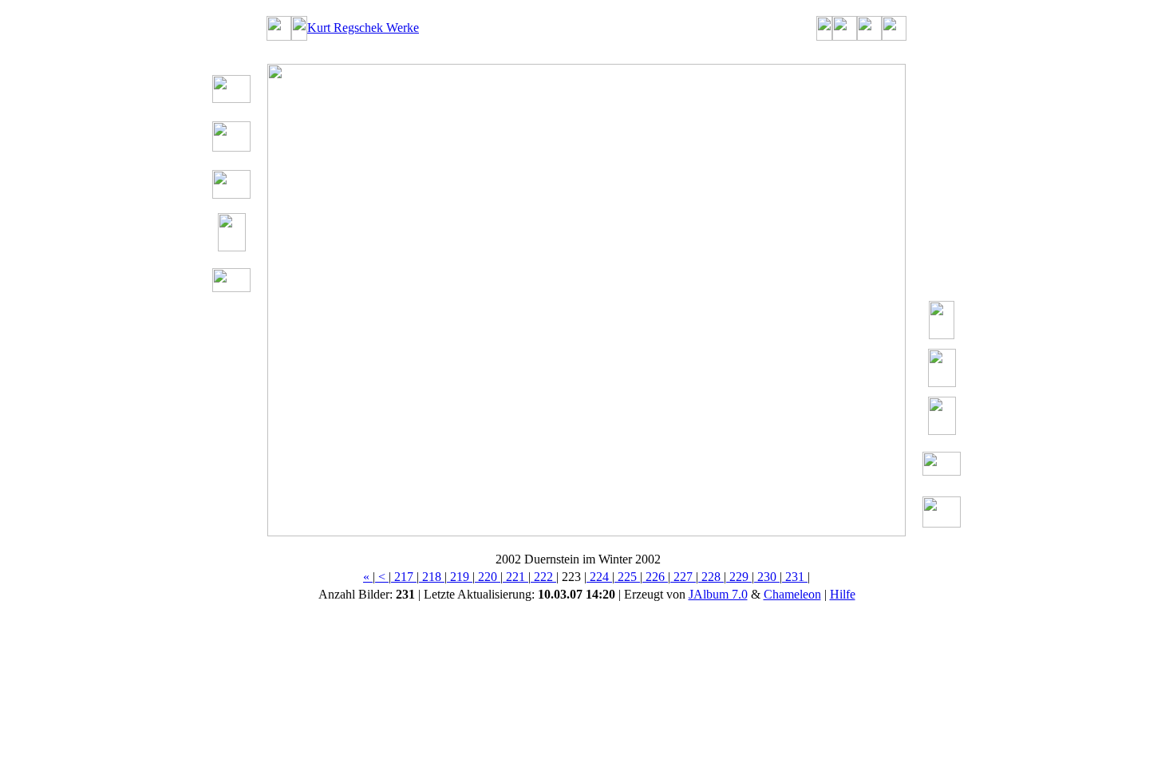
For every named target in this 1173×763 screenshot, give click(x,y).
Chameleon (792, 594)
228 (711, 576)
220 (487, 576)
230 (767, 576)
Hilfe (842, 594)
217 (404, 576)
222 (543, 576)
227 (683, 576)
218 (431, 576)
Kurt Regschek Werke (363, 27)
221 (515, 576)
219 (459, 576)
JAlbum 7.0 (718, 594)
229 (739, 576)
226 (655, 576)
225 (627, 576)
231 (795, 576)
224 (599, 576)
